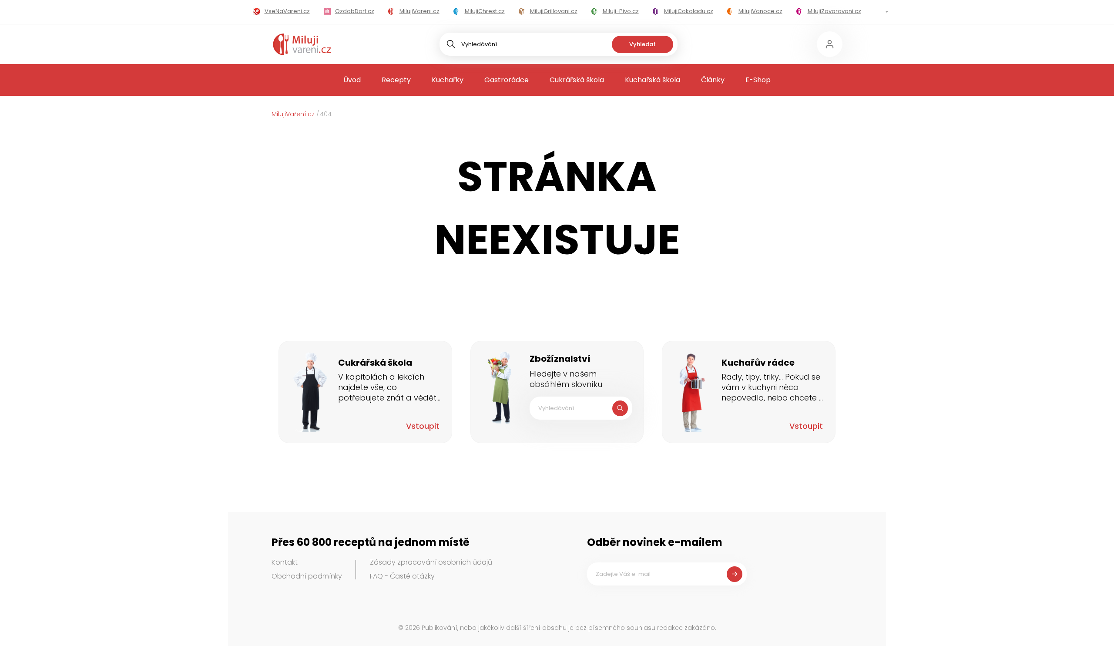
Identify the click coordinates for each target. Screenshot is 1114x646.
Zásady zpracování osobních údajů (431, 562)
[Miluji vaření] (302, 44)
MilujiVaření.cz (293, 114)
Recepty (396, 80)
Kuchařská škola (652, 80)
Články (713, 80)
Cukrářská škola (577, 80)
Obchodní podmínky (307, 576)
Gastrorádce (506, 80)
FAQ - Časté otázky (402, 576)
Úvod (352, 80)
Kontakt (285, 562)
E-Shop (758, 80)
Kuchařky (447, 80)
